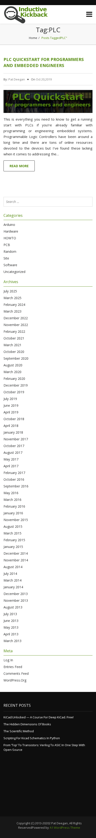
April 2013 (10, 634)
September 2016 (15, 486)
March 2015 (12, 533)
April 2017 (10, 466)
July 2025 (10, 291)
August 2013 (12, 607)
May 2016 (10, 493)
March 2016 (12, 499)
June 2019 (10, 405)
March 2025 (12, 298)
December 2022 (15, 318)
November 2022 (15, 325)
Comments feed (16, 673)
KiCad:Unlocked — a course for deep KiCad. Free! (38, 717)
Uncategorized (14, 271)
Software (10, 265)
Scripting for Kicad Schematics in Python (31, 738)
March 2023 (12, 311)
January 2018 (13, 432)
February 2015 (14, 540)
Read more (19, 166)
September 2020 (15, 358)
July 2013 (10, 614)
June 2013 (10, 620)
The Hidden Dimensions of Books (27, 724)
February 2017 (14, 472)
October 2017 (13, 446)
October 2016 (13, 479)
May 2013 (10, 627)
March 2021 (12, 345)
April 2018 (10, 425)
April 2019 (10, 412)
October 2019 (13, 392)
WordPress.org (14, 680)
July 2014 (10, 573)
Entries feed (12, 667)
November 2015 (15, 520)
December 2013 (15, 594)
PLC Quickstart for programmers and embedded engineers (43, 62)
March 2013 (12, 641)
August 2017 (12, 452)
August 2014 (12, 567)
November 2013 (15, 600)
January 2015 (13, 546)
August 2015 (12, 526)
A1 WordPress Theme (65, 827)
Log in (8, 660)
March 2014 (12, 580)
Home (33, 38)
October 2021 (13, 338)
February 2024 (14, 304)
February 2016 (14, 506)
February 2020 (14, 378)
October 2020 (13, 351)
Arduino (9, 224)
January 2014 (13, 587)
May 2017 (10, 459)
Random (9, 251)
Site (6, 258)
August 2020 (12, 365)
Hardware (10, 231)
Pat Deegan (16, 79)
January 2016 (13, 513)
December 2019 (15, 385)
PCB (6, 245)
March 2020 (12, 372)
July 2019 (10, 399)
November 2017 (15, 439)
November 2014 (15, 560)
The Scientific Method (18, 731)
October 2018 (13, 419)
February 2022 (14, 331)
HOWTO (9, 238)
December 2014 (15, 553)
